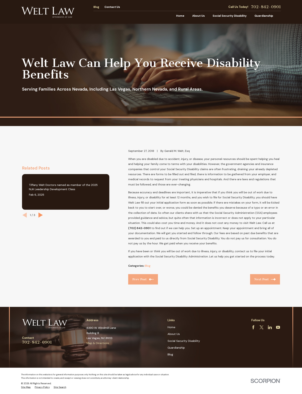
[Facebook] (253, 327)
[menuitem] (26, 387)
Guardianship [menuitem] (263, 16)
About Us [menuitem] (198, 16)
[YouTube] (278, 327)
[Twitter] (261, 327)
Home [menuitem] (180, 16)
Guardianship (176, 348)
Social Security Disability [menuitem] (230, 16)
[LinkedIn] (270, 327)
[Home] (48, 12)
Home (171, 327)
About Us (174, 334)
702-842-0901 (266, 7)
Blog (96, 7)
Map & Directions (98, 343)
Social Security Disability (184, 341)
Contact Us (112, 7)
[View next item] (40, 215)
